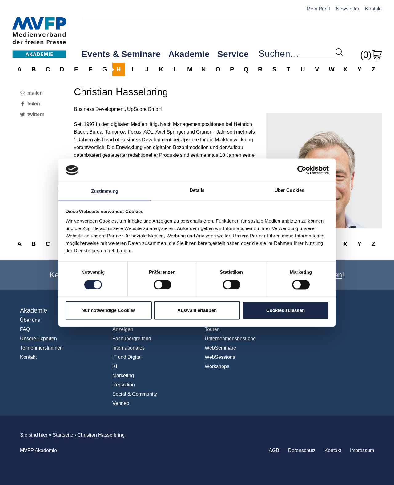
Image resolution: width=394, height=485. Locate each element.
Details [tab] (197, 190)
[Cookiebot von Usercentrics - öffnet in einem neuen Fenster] (302, 170)
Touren (212, 329)
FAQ (25, 329)
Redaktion (123, 384)
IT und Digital (127, 357)
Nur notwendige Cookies (108, 310)
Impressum (362, 450)
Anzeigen (122, 329)
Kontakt (373, 8)
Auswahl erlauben (197, 310)
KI (114, 366)
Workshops (217, 366)
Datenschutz (302, 450)
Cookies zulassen (285, 310)
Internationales (128, 347)
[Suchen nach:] (297, 55)
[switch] (162, 284)
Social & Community (134, 394)
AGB (274, 450)
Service (233, 54)
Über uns (30, 320)
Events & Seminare (121, 54)
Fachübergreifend (131, 338)
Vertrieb (120, 403)
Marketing (123, 375)
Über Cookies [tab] (289, 190)
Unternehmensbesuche (230, 338)
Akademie (189, 54)
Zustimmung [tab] (105, 191)
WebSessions (220, 357)
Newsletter (347, 8)
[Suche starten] (339, 52)
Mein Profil (318, 8)
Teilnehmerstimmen (41, 347)
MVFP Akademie (39, 31)
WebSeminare (220, 347)
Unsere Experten (38, 338)
